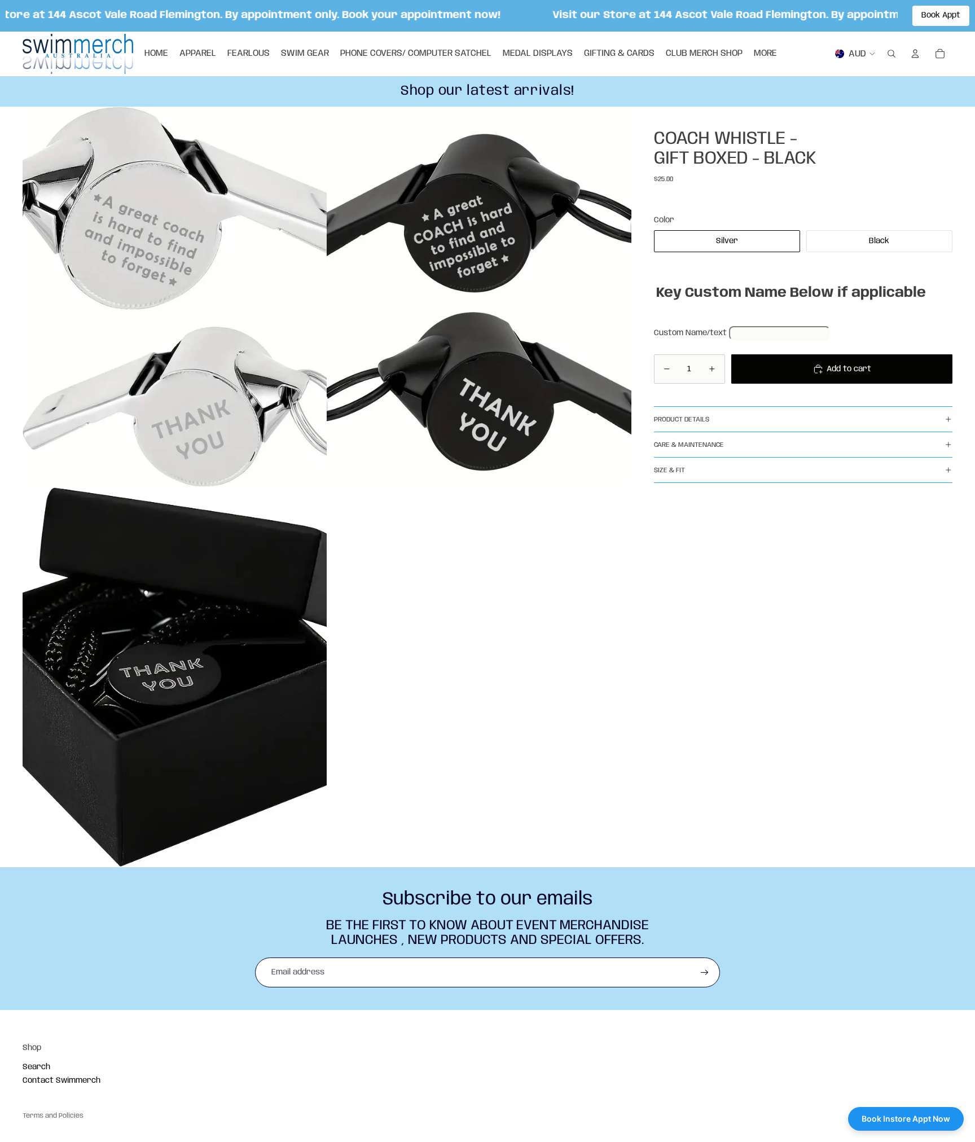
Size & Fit (669, 469)
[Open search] (891, 53)
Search (36, 1067)
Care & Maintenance (689, 444)
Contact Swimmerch (61, 1080)
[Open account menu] (915, 53)
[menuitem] (765, 53)
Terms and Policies (53, 1115)
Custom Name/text (690, 332)
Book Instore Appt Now (906, 1118)
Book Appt (940, 15)
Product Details (681, 419)
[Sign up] (705, 973)
